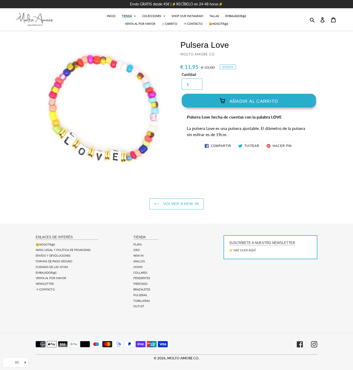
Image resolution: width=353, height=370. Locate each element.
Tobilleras (141, 300)
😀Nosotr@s (45, 244)
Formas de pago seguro (54, 261)
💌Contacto (45, 289)
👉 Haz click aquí (242, 250)
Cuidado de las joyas (52, 267)
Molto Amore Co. (183, 358)
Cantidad (189, 75)
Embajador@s (46, 272)
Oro (136, 249)
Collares (140, 272)
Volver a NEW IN (180, 204)
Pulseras (140, 295)
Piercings (140, 283)
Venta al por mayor (51, 278)
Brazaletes (141, 289)
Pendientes (141, 278)
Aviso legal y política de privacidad (63, 249)
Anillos (139, 261)
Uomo (138, 267)
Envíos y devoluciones (53, 255)
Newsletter (45, 283)
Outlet (138, 306)
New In (138, 255)
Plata (137, 244)
